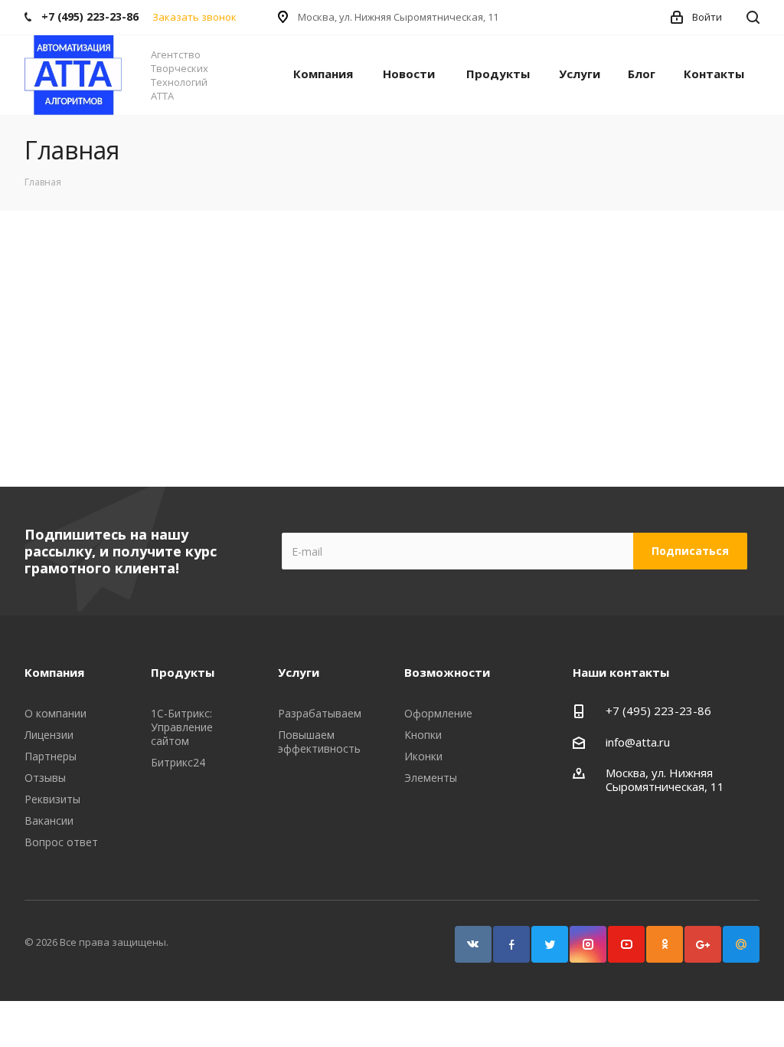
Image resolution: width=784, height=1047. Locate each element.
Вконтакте (473, 944)
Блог (641, 73)
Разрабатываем (319, 713)
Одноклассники (664, 944)
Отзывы (45, 777)
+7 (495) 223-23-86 (658, 710)
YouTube (626, 944)
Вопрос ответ (61, 842)
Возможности (447, 672)
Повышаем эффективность (319, 741)
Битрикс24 (178, 762)
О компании (55, 713)
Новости (409, 73)
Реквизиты (52, 799)
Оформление (438, 713)
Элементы (430, 777)
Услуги (579, 73)
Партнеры (50, 756)
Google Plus (702, 944)
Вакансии (49, 820)
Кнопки (423, 734)
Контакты (714, 73)
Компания (323, 73)
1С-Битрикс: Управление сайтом (182, 727)
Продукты (498, 73)
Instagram (588, 944)
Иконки (423, 756)
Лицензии (49, 734)
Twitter (549, 944)
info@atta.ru (638, 742)
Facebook (511, 944)
